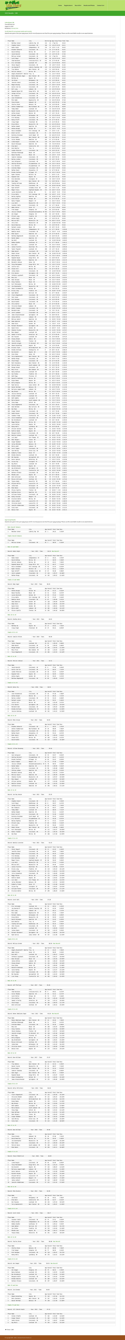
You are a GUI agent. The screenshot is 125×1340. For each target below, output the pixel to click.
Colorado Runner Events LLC (24, 1337)
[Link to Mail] (118, 5)
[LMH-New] (13, 5)
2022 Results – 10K (11, 13)
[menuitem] (60, 5)
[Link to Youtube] (116, 5)
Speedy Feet (14, 28)
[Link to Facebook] (113, 5)
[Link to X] (110, 5)
